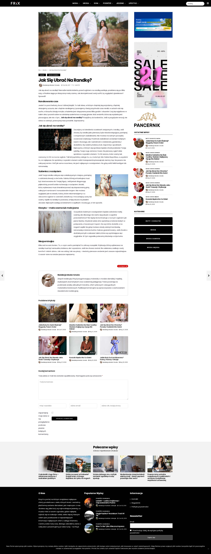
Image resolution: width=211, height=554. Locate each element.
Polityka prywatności (140, 507)
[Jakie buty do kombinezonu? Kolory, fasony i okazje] (114, 345)
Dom (96, 3)
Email (132, 522)
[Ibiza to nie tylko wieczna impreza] (89, 528)
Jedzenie (120, 3)
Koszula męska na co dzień (80, 357)
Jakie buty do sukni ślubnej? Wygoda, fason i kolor (49, 326)
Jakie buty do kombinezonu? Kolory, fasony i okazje (112, 358)
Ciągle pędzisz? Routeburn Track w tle (110, 514)
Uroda (86, 3)
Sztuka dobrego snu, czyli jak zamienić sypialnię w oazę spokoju (105, 476)
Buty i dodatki (151, 138)
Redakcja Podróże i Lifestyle (107, 505)
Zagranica (106, 498)
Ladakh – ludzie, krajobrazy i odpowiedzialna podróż (107, 502)
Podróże (107, 3)
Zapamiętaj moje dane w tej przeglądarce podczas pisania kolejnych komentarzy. (43, 423)
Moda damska (53, 75)
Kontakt (135, 499)
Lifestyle (133, 3)
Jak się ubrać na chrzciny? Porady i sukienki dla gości (111, 326)
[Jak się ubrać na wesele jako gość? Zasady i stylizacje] (52, 345)
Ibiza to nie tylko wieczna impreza (110, 526)
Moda (75, 3)
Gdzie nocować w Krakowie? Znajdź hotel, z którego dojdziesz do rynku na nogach (78, 476)
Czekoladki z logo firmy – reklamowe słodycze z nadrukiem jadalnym (48, 476)
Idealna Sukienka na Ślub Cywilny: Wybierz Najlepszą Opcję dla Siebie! (83, 327)
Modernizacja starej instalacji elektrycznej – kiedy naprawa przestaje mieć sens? (132, 476)
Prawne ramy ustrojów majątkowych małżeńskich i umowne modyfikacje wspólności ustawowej (158, 477)
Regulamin (136, 503)
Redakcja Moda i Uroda (51, 85)
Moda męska (154, 196)
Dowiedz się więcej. (109, 551)
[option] (51, 468)
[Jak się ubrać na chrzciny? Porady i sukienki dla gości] (114, 313)
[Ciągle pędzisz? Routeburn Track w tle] (89, 516)
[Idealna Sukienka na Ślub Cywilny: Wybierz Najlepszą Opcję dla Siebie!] (83, 313)
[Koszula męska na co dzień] (83, 345)
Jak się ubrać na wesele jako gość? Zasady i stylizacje (50, 358)
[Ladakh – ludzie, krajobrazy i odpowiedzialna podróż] (89, 503)
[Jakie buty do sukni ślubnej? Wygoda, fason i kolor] (52, 313)
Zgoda (99, 551)
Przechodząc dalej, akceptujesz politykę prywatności (146, 531)
